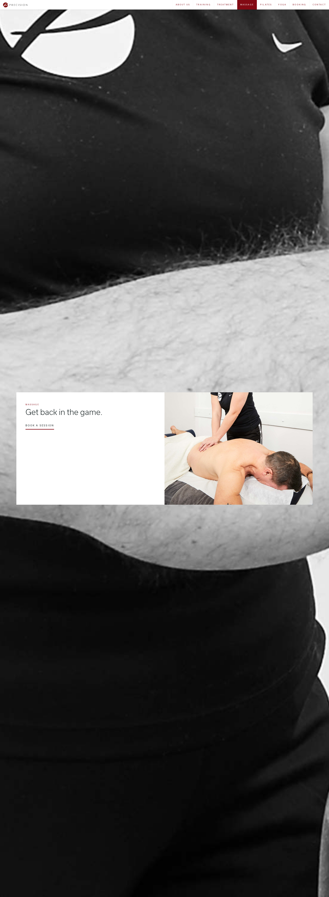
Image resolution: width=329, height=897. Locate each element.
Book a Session (40, 425)
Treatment (225, 4)
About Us (183, 4)
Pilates (266, 4)
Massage (247, 4)
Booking (299, 4)
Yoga (282, 4)
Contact (319, 4)
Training (203, 4)
